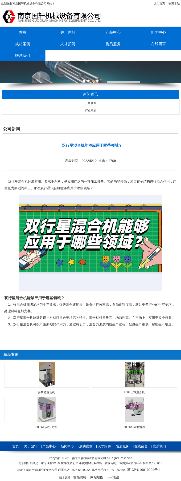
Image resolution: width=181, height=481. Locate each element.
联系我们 (22, 55)
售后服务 (113, 44)
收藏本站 (174, 3)
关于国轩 (67, 32)
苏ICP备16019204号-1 (144, 470)
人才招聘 (67, 44)
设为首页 (159, 3)
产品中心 (113, 32)
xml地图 (113, 477)
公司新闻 (90, 103)
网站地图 (96, 477)
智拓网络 (79, 477)
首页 (22, 32)
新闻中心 (67, 446)
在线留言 (141, 446)
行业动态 (90, 110)
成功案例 (22, 44)
